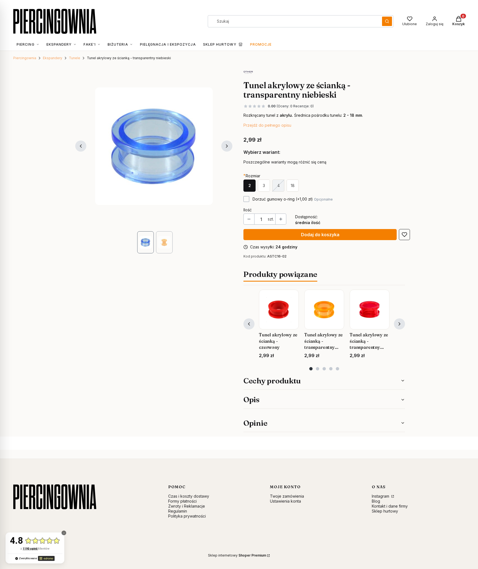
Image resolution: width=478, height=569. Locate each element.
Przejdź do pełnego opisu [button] (267, 125)
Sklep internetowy (237, 555)
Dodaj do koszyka (320, 234)
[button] (387, 21)
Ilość (247, 209)
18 (293, 185)
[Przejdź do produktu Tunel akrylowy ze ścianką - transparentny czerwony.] (369, 309)
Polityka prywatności (187, 516)
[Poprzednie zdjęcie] (80, 146)
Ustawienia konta (285, 501)
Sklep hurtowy (385, 511)
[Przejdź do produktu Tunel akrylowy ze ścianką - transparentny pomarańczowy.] (324, 309)
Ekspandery (52, 58)
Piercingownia (24, 58)
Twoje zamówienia (287, 496)
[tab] (311, 368)
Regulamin (177, 511)
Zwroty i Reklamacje (186, 506)
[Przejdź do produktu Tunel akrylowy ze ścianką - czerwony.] (278, 309)
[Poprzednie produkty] (248, 323)
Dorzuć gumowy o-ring (293, 199)
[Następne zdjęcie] (226, 146)
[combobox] (293, 21)
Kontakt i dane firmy (390, 506)
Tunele (74, 58)
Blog (376, 501)
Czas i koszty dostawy (188, 496)
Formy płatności (182, 501)
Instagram (381, 496)
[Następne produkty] (399, 323)
